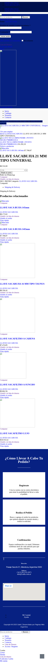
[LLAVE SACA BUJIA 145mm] (4, 201)
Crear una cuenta (11, 22)
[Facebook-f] (21, 578)
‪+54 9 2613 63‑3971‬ (24, 572)
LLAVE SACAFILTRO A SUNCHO (17, 384)
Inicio (2, 134)
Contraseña (5, 32)
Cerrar (2, 653)
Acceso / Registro (11, 646)
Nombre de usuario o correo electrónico (15, 25)
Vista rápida (4, 220)
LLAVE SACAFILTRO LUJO (14, 433)
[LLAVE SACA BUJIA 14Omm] (4, 222)
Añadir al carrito (6, 173)
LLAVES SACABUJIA (14, 134)
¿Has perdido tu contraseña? (10, 41)
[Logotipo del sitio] (3, 15)
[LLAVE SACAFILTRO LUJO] (17, 427)
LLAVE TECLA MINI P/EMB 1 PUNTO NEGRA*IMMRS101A (16, 143)
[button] (6, 218)
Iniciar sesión (5, 36)
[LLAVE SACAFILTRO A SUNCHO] (13, 378)
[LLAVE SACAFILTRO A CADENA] (17, 332)
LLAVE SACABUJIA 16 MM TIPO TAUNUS (22, 284)
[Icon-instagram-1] (26, 578)
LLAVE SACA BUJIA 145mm (14, 207)
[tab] (12, 187)
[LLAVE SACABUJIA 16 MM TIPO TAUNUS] (17, 277)
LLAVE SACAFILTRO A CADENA (17, 338)
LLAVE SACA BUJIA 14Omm (12, 150)
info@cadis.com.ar (24, 574)
